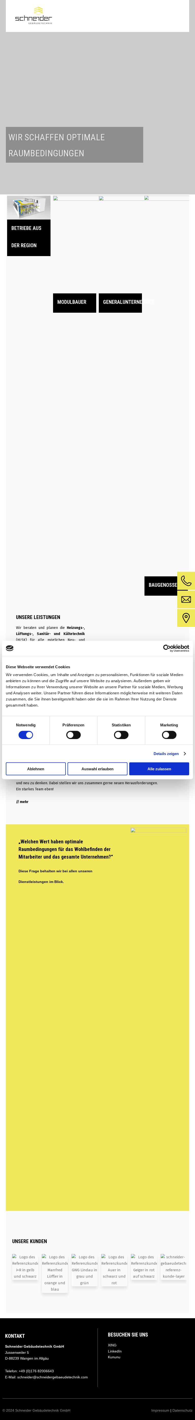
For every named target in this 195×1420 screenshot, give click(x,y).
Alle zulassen (159, 769)
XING (112, 1345)
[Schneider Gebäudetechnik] (33, 16)
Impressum (160, 1410)
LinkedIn (115, 1351)
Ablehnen (35, 769)
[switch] (73, 735)
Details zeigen (166, 753)
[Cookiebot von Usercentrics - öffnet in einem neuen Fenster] (167, 648)
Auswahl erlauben (97, 769)
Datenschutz (182, 1410)
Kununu (114, 1357)
